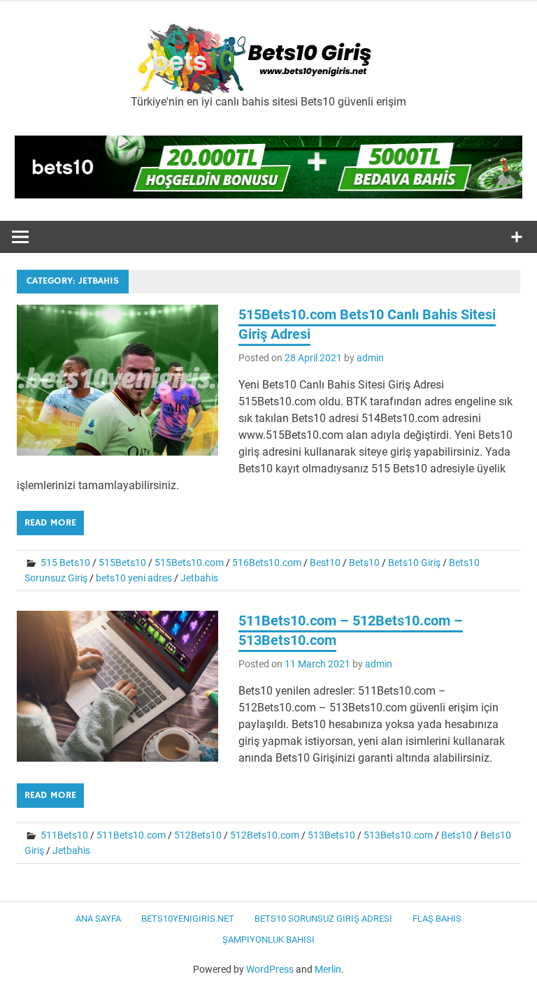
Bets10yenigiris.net (187, 918)
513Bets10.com (398, 835)
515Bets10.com (189, 562)
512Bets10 (198, 835)
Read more (50, 522)
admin (370, 357)
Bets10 (364, 562)
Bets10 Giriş (414, 562)
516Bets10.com (266, 562)
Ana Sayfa (98, 918)
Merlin (328, 969)
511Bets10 (64, 835)
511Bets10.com (131, 835)
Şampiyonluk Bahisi (268, 939)
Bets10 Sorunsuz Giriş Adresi (323, 918)
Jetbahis (199, 577)
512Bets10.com (264, 835)
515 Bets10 (65, 562)
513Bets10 (331, 835)
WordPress (270, 969)
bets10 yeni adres (134, 577)
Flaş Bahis (437, 918)
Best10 (325, 562)
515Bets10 (122, 562)
